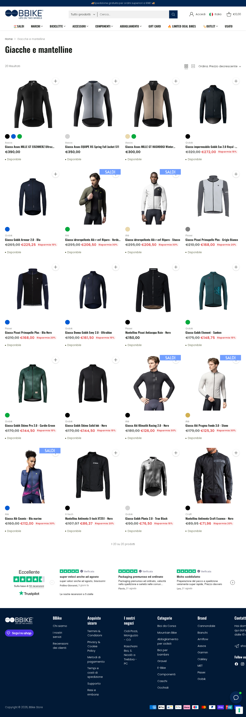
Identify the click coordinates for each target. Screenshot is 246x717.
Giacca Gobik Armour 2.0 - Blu (22, 239)
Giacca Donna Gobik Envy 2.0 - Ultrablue (88, 332)
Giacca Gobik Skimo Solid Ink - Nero (86, 425)
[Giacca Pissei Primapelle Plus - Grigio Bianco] (213, 197)
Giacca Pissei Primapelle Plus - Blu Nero (28, 332)
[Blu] (13, 136)
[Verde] (19, 136)
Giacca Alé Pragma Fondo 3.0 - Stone (206, 425)
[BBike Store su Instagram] (242, 665)
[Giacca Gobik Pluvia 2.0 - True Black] (153, 475)
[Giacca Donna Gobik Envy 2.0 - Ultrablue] (93, 290)
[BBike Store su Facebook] (236, 665)
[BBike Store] (24, 14)
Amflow (203, 639)
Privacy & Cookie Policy (93, 646)
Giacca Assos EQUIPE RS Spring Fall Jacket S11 (92, 146)
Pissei (201, 672)
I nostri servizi (57, 635)
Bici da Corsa (166, 626)
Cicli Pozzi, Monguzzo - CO (131, 635)
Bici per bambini (163, 652)
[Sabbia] (187, 415)
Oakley (202, 659)
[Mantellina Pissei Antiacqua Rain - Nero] (153, 290)
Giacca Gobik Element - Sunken (203, 332)
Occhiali (163, 687)
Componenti (166, 674)
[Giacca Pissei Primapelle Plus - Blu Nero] (33, 290)
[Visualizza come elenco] (193, 66)
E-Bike (161, 668)
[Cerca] (173, 14)
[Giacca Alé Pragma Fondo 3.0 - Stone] (213, 382)
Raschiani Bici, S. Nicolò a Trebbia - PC (130, 655)
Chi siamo (60, 626)
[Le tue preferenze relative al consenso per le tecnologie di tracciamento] (239, 710)
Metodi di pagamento (96, 659)
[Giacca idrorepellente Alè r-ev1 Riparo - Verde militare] (93, 197)
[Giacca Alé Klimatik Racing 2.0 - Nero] (153, 382)
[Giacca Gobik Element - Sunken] (213, 290)
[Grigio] (187, 229)
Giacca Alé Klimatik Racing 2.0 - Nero (147, 425)
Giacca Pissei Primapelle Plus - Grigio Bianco (211, 239)
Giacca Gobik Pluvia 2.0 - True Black (146, 518)
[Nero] (7, 136)
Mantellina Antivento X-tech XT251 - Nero (89, 518)
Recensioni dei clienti (60, 645)
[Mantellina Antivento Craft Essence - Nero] (213, 475)
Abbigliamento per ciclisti (167, 641)
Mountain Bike (167, 633)
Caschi (162, 681)
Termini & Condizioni (94, 633)
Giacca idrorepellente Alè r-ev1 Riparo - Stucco (152, 239)
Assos (202, 646)
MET (200, 666)
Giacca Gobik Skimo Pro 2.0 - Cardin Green (30, 425)
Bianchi (203, 633)
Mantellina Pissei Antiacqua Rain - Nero (148, 332)
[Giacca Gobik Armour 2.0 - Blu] (33, 197)
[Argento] (67, 136)
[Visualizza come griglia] (186, 66)
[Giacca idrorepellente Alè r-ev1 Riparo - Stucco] (153, 197)
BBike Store (36, 707)
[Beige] (127, 136)
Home (9, 39)
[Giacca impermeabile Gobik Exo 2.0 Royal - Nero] (213, 104)
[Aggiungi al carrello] (55, 81)
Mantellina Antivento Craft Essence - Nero (209, 518)
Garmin (203, 652)
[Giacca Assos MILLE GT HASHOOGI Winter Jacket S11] (153, 104)
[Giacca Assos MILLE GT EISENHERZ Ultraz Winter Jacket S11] (33, 104)
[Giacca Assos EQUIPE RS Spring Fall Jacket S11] (93, 104)
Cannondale (206, 626)
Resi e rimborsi (93, 692)
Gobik (202, 679)
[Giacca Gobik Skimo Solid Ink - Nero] (93, 382)
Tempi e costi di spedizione (95, 672)
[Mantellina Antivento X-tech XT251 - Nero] (93, 475)
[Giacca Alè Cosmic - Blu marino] (33, 475)
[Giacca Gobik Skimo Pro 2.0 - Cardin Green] (33, 382)
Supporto (94, 683)
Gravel (162, 661)
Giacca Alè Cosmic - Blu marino (23, 518)
